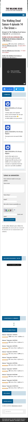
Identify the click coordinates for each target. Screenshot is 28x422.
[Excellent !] (7, 44)
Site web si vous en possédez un (12, 204)
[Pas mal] (5, 44)
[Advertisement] (14, 243)
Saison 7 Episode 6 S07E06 (9, 363)
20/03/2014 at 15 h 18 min (14, 151)
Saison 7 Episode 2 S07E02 (9, 340)
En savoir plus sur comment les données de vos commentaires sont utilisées (13, 229)
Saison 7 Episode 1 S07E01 (9, 334)
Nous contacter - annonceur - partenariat (11, 420)
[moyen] (3, 44)
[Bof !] (2, 44)
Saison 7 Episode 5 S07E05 (9, 357)
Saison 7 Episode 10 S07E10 (10, 386)
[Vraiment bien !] (6, 44)
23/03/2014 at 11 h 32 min (15, 108)
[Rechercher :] (14, 411)
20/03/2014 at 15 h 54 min (15, 132)
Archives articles (6, 406)
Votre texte (7, 183)
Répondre (7, 110)
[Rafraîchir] (14, 209)
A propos (23, 420)
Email (5, 199)
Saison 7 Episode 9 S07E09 (9, 380)
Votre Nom (7, 195)
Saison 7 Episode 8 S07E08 (9, 374)
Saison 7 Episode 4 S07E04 (9, 352)
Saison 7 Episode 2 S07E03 (9, 346)
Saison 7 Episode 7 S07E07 (9, 369)
